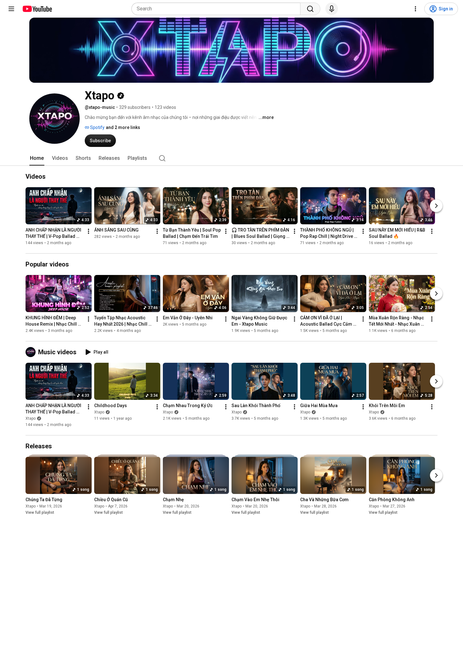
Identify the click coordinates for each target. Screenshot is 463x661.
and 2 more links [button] (123, 127)
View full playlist (40, 512)
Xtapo (31, 418)
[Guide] (11, 9)
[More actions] (88, 231)
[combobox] (218, 9)
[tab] (36, 158)
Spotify (97, 127)
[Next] (436, 205)
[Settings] (415, 9)
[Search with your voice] (331, 9)
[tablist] (231, 158)
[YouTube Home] (37, 9)
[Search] (310, 9)
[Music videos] (32, 352)
